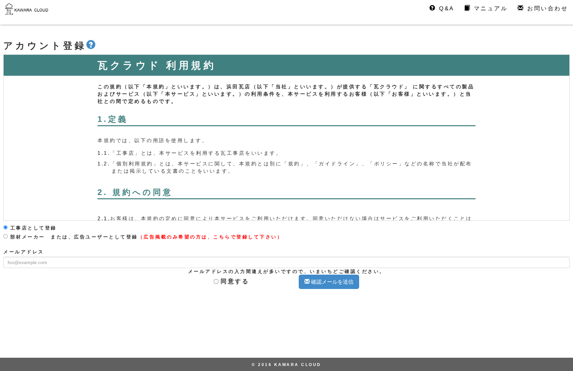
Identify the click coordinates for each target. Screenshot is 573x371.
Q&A (445, 8)
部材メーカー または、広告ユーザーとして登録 (145, 236)
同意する (235, 281)
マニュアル (489, 8)
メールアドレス (23, 251)
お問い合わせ (546, 8)
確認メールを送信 (331, 282)
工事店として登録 (32, 228)
